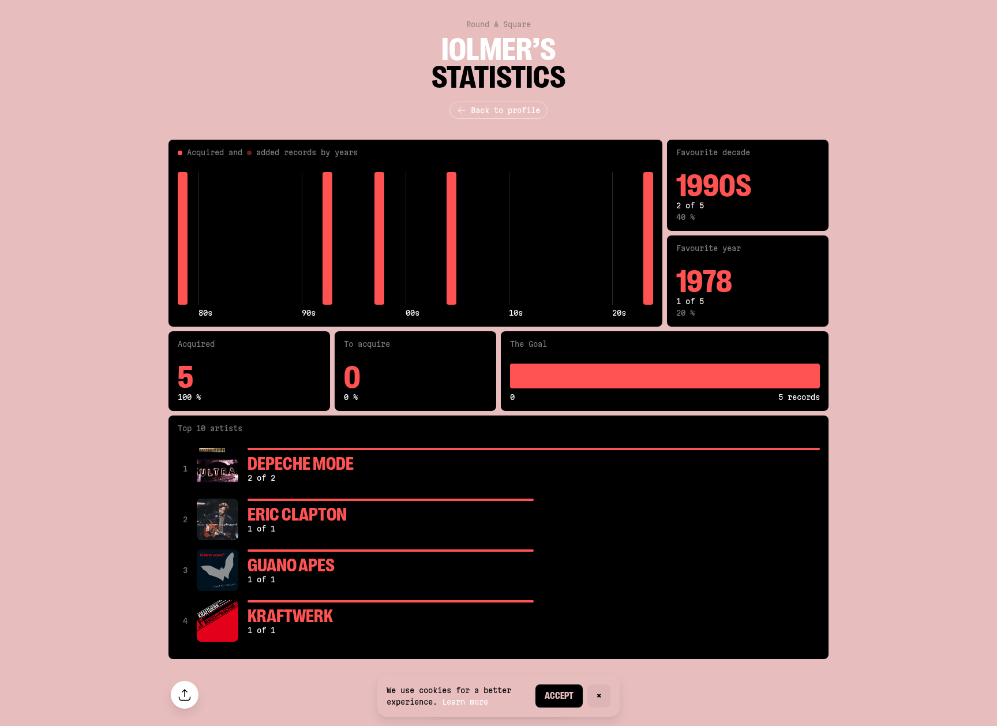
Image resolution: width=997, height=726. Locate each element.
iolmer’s (498, 50)
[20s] (617, 238)
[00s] (410, 238)
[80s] (203, 238)
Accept (559, 695)
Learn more (465, 702)
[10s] (514, 238)
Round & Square (498, 24)
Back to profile (505, 110)
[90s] (307, 238)
